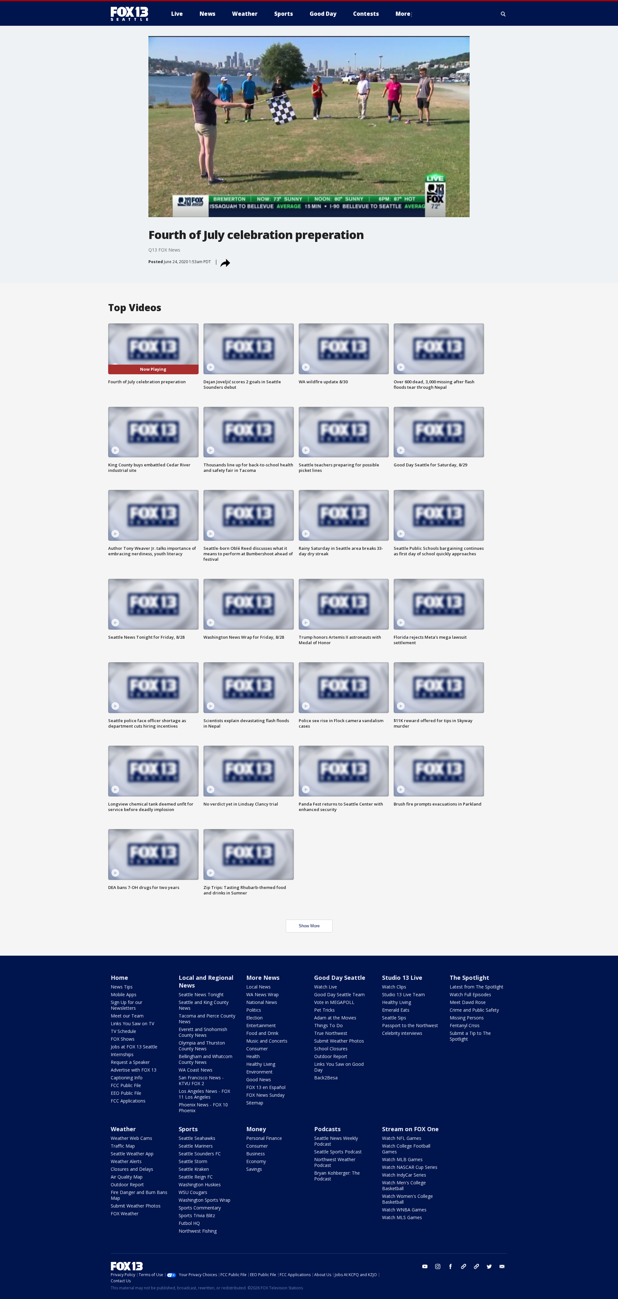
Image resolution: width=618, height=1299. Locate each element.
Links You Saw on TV (132, 1023)
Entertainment (261, 1025)
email (502, 1266)
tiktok (463, 1266)
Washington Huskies (200, 1184)
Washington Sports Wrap (204, 1200)
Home (119, 977)
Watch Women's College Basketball (407, 1199)
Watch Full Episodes (470, 994)
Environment (259, 1072)
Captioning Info (127, 1078)
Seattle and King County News (204, 1005)
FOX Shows (123, 1039)
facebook (450, 1266)
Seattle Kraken (194, 1169)
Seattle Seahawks (197, 1138)
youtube (425, 1266)
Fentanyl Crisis (465, 1025)
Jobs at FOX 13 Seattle (134, 1047)
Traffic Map (123, 1146)
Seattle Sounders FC (200, 1154)
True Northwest (330, 1033)
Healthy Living (260, 1064)
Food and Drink (262, 1033)
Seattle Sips (394, 1018)
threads (476, 1266)
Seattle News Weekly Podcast (336, 1141)
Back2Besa (326, 1078)
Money (256, 1129)
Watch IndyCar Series (404, 1175)
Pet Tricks (324, 1010)
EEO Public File (126, 1093)
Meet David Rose (468, 1002)
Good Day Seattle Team (339, 994)
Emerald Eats (395, 1010)
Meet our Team (127, 1016)
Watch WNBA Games (404, 1210)
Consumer (257, 1049)
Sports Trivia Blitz (197, 1215)
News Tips (122, 987)
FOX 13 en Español (266, 1087)
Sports (188, 1129)
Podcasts (327, 1129)
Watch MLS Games (402, 1217)
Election (254, 1018)
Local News (258, 987)
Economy (256, 1161)
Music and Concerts (266, 1041)
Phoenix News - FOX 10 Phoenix (203, 1107)
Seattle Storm (193, 1161)
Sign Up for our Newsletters (126, 1005)
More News (262, 977)
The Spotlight (469, 977)
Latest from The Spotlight (476, 987)
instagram (438, 1266)
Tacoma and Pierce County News (207, 1019)
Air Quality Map (127, 1177)
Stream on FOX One (410, 1129)
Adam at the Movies (335, 1018)
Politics (253, 1010)
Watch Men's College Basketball (404, 1185)
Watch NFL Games (401, 1138)
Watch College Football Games (406, 1149)
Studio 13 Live (402, 977)
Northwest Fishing (198, 1231)
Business (255, 1154)
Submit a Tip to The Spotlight (470, 1036)
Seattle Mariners (196, 1146)
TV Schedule (123, 1031)
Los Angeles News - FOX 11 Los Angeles (204, 1094)
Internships (122, 1054)
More (403, 13)
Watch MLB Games (402, 1159)
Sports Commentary (200, 1208)
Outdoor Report (330, 1056)
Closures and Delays (132, 1169)
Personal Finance (264, 1138)
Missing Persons (467, 1018)
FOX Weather (124, 1213)
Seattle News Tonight (201, 994)
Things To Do (328, 1025)
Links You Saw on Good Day (339, 1067)
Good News (258, 1079)
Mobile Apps (123, 994)
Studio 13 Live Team (403, 994)
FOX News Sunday (265, 1095)
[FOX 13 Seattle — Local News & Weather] (132, 14)
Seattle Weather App (132, 1154)
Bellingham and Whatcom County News (205, 1059)
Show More (309, 925)
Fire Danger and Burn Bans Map (139, 1195)
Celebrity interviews (402, 1033)
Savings (254, 1169)
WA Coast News (195, 1070)
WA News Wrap (262, 994)
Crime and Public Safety (474, 1010)
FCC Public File (126, 1085)
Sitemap (254, 1103)
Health (253, 1056)
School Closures (331, 1049)
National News (261, 1002)
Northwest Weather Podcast (334, 1162)
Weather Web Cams (131, 1138)
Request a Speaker (130, 1062)
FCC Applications (128, 1101)
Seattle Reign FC (196, 1177)
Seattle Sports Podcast (338, 1152)
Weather (123, 1129)
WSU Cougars (193, 1192)
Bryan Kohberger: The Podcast (337, 1176)
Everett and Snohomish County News (203, 1032)
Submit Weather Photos (339, 1041)
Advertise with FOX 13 (133, 1070)
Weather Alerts (126, 1161)
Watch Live (325, 987)
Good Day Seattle (339, 977)
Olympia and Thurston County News (202, 1046)
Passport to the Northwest (410, 1025)
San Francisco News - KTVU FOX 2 (201, 1080)
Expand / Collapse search (503, 14)
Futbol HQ (189, 1223)
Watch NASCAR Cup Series (409, 1167)
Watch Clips (394, 987)
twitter (489, 1266)
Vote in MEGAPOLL (334, 1002)
